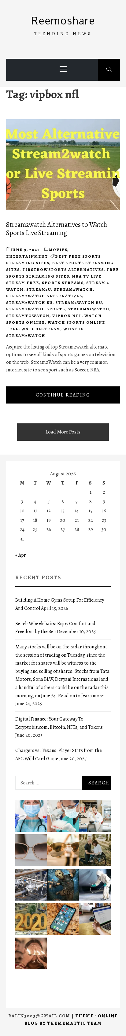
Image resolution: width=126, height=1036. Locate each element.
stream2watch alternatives (44, 295)
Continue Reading (63, 395)
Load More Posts (63, 432)
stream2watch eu (29, 302)
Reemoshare (63, 20)
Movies (58, 249)
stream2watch (73, 289)
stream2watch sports (35, 309)
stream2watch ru (78, 302)
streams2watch (88, 309)
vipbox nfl (67, 315)
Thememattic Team (74, 1023)
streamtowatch (28, 315)
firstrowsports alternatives (63, 269)
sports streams (62, 282)
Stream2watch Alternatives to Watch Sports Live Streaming (56, 229)
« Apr (20, 555)
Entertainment (27, 256)
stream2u (38, 289)
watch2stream (41, 328)
